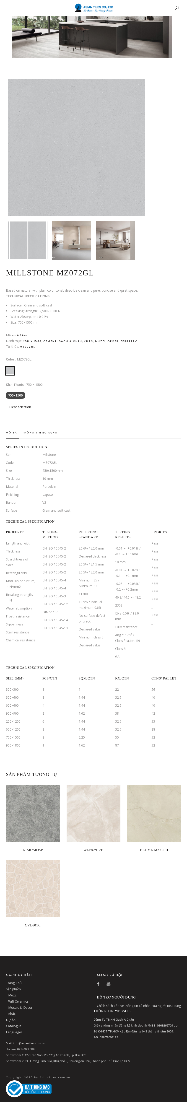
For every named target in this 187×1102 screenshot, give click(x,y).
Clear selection (20, 407)
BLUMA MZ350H (154, 850)
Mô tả (11, 432)
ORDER (113, 341)
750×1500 (15, 395)
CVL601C (33, 925)
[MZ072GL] (10, 371)
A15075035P (33, 850)
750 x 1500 (32, 341)
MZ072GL (27, 347)
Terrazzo (129, 341)
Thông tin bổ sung (39, 432)
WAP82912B (93, 850)
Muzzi (100, 341)
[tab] (12, 433)
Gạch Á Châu (70, 341)
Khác (88, 341)
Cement (50, 341)
